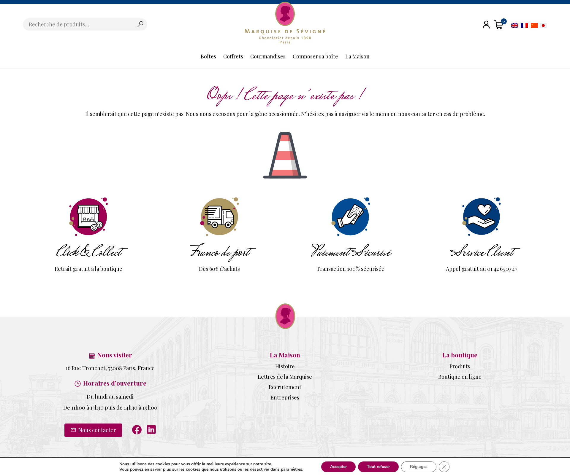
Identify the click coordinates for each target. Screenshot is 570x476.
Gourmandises (268, 56)
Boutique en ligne (460, 376)
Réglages (419, 466)
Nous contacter (96, 430)
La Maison (357, 56)
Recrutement (285, 387)
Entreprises (284, 397)
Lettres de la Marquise (285, 376)
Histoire (285, 366)
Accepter (338, 466)
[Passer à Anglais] (515, 25)
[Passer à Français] (524, 25)
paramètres (291, 469)
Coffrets (233, 56)
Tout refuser (378, 466)
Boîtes (208, 56)
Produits (459, 366)
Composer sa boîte (315, 56)
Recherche (140, 24)
